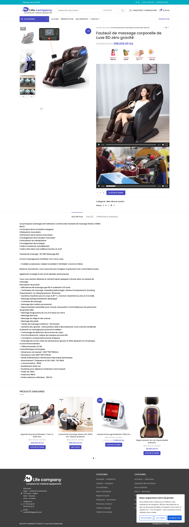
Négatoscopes (102, 496)
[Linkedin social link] (106, 205)
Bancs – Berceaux (142, 491)
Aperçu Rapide (53, 400)
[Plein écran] (166, 145)
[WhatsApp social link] (108, 205)
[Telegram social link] (111, 205)
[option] (27, 37)
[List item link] (56, 504)
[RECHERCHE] (122, 10)
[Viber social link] (114, 205)
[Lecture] (99, 145)
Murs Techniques (103, 491)
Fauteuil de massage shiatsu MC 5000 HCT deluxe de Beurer (75, 435)
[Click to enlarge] (41, 109)
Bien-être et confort (115, 201)
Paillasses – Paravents (106, 500)
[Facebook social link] (136, 2)
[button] (132, 105)
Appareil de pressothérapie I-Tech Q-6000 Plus (37, 435)
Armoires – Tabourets (144, 479)
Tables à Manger (103, 508)
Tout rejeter (160, 518)
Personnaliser (146, 518)
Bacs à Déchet (140, 487)
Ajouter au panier (116, 193)
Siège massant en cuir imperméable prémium (152, 441)
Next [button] (31, 96)
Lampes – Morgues (104, 483)
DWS (167, 523)
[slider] (131, 144)
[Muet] (163, 145)
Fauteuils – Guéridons (105, 479)
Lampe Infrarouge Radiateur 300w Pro (113, 434)
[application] (132, 105)
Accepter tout (174, 518)
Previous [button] (23, 96)
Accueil (98, 28)
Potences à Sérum (104, 504)
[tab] (77, 215)
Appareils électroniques (145, 483)
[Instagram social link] (138, 2)
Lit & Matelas (102, 487)
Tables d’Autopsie (104, 512)
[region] (160, 508)
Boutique (106, 28)
